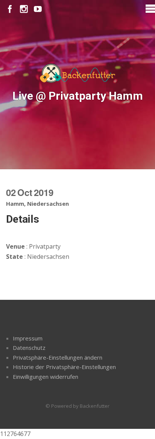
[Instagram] (24, 9)
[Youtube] (38, 9)
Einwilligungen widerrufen (45, 376)
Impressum (28, 338)
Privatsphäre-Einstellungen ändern (57, 357)
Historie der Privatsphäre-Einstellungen (64, 367)
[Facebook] (10, 9)
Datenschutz (29, 347)
